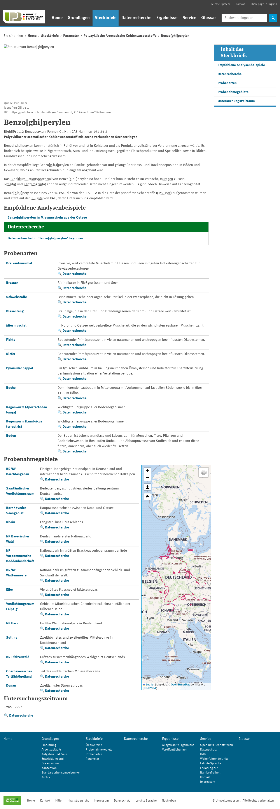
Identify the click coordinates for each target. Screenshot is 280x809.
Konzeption (49, 768)
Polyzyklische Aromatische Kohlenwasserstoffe (120, 36)
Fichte (10, 340)
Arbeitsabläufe (51, 749)
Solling (12, 637)
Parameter (71, 36)
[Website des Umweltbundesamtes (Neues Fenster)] (12, 801)
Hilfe (203, 754)
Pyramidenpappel (19, 368)
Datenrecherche (136, 18)
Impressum (207, 781)
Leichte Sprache (221, 4)
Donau (11, 685)
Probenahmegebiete (233, 92)
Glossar (208, 18)
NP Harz (12, 623)
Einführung (49, 745)
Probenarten (227, 83)
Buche (11, 388)
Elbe (9, 590)
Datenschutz (208, 749)
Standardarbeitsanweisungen (61, 772)
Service (189, 18)
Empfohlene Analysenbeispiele (241, 65)
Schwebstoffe (16, 297)
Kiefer (10, 354)
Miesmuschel (16, 325)
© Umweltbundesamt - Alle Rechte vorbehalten (243, 800)
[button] (147, 471)
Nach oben (169, 800)
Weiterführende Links (214, 758)
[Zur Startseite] (24, 16)
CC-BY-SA (150, 688)
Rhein (10, 522)
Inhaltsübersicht (78, 800)
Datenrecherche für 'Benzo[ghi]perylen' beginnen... (47, 238)
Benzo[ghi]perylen (175, 36)
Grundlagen (79, 18)
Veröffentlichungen (174, 749)
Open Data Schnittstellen (216, 745)
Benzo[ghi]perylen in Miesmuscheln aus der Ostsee (47, 217)
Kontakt (240, 4)
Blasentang (15, 311)
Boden (11, 436)
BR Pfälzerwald (17, 657)
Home (57, 18)
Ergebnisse (166, 18)
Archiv (46, 777)
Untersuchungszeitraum (236, 101)
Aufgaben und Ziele (54, 754)
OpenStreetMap (180, 684)
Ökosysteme (94, 745)
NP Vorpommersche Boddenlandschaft (20, 556)
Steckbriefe (105, 18)
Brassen (12, 283)
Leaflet (149, 684)
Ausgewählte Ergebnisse (178, 745)
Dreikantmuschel (19, 263)
